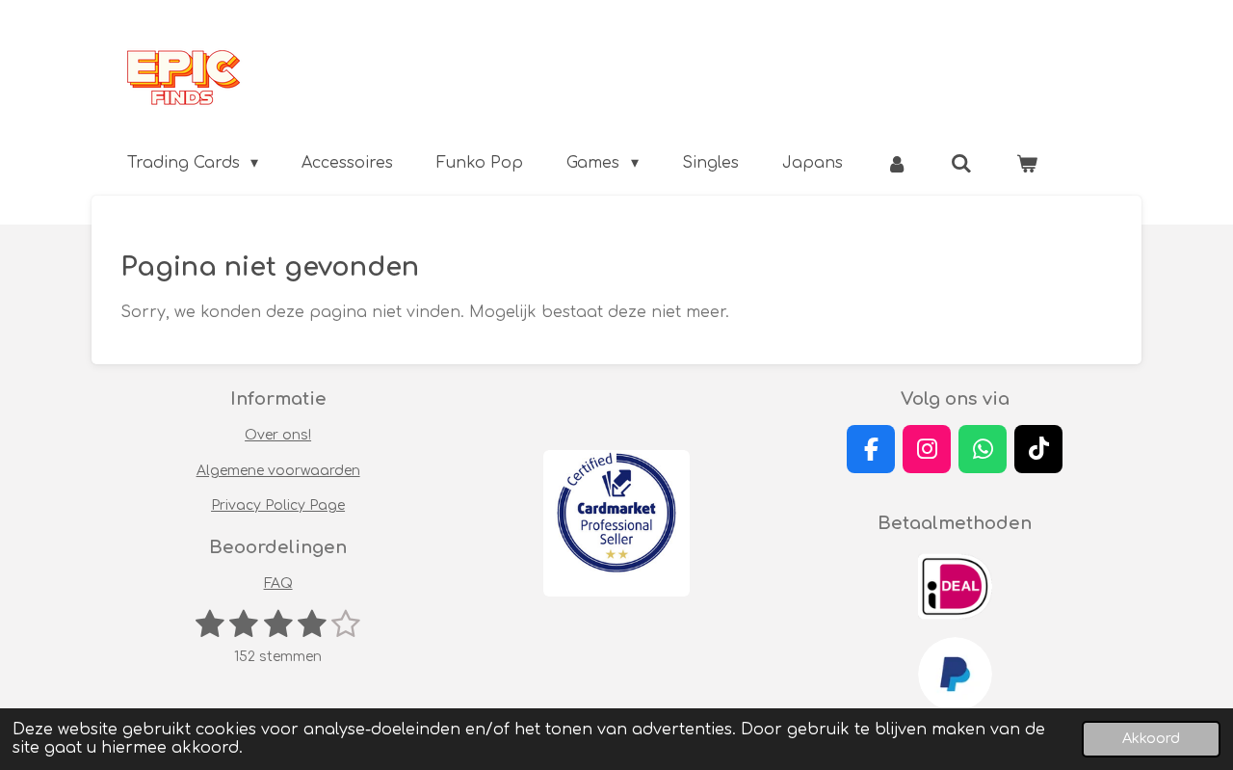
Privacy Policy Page (278, 505)
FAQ (278, 583)
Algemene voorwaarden (278, 471)
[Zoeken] (961, 163)
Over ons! (278, 435)
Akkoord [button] (1151, 738)
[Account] (897, 163)
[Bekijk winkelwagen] (1027, 163)
